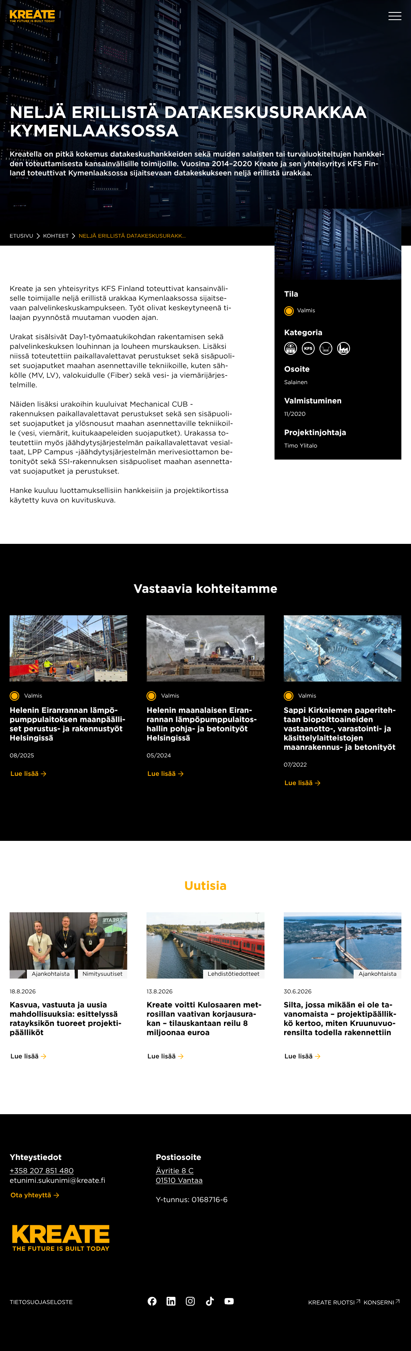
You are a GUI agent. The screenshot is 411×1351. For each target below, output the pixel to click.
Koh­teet (56, 236)
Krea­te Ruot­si (331, 1303)
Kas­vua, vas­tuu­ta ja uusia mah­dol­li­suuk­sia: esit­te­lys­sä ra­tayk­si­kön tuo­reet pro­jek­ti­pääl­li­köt (66, 1018)
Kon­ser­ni (379, 1303)
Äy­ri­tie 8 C (174, 1171)
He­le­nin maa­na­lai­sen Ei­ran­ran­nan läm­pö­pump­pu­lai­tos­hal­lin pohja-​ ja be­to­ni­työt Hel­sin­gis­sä (201, 724)
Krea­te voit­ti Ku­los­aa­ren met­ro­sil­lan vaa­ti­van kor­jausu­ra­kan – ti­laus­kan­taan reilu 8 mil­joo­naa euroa (203, 1018)
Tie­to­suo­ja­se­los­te (41, 1302)
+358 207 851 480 (42, 1171)
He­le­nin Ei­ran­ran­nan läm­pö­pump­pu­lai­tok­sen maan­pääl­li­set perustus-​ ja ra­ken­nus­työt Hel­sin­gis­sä (67, 724)
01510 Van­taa (179, 1180)
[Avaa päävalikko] (395, 16)
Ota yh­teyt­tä (30, 1195)
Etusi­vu (21, 236)
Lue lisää (24, 773)
